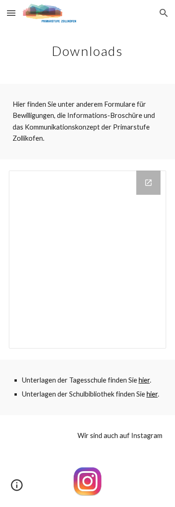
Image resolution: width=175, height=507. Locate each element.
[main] (88, 49)
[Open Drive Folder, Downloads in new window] (148, 183)
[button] (11, 13)
